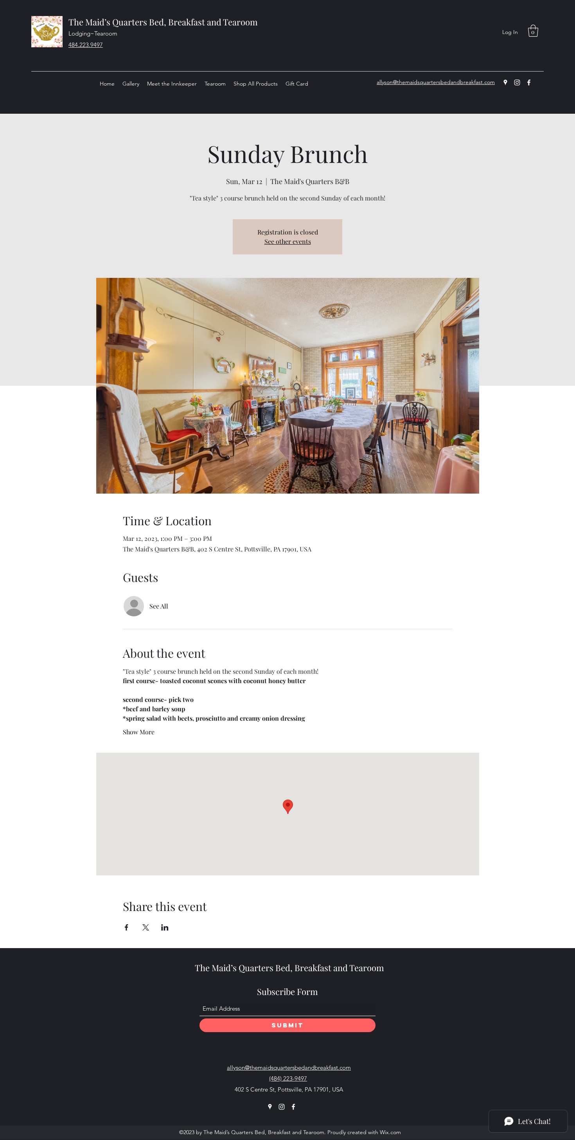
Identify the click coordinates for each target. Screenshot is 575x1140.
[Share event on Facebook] (126, 927)
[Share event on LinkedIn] (165, 927)
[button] (533, 31)
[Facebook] (529, 82)
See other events (287, 241)
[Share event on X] (145, 927)
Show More (139, 732)
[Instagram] (517, 82)
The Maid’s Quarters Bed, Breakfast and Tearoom (163, 22)
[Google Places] (505, 82)
